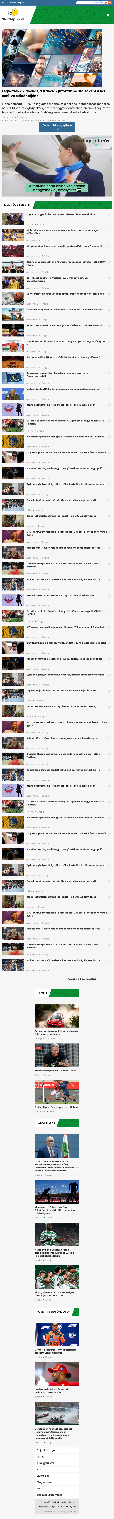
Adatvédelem (68, 1502)
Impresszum (56, 1506)
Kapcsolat (43, 1506)
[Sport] (16, 15)
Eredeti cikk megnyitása (57, 125)
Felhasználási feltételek (49, 1502)
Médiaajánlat (70, 1506)
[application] (57, 166)
